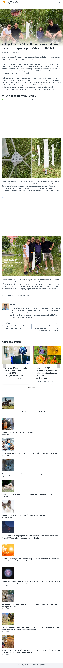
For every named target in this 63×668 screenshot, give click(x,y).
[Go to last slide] (4, 366)
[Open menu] (59, 2)
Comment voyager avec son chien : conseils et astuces (21, 432)
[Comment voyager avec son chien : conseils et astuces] (31, 424)
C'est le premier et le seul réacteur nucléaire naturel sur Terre (14, 326)
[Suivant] (58, 366)
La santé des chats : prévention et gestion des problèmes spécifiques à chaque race (31, 453)
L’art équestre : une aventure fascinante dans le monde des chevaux (25, 412)
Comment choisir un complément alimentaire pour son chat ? (24, 515)
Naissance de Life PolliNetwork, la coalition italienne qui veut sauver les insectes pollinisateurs (47, 373)
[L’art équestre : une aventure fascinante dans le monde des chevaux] (31, 403)
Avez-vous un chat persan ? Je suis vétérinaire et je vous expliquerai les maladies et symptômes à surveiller (48, 327)
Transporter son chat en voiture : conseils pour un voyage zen (24, 474)
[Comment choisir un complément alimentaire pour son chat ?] (31, 506)
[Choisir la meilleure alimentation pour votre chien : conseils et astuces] (31, 486)
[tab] (28, 387)
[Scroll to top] (59, 665)
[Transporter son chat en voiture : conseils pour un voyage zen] (31, 465)
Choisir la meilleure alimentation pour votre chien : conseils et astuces (27, 494)
